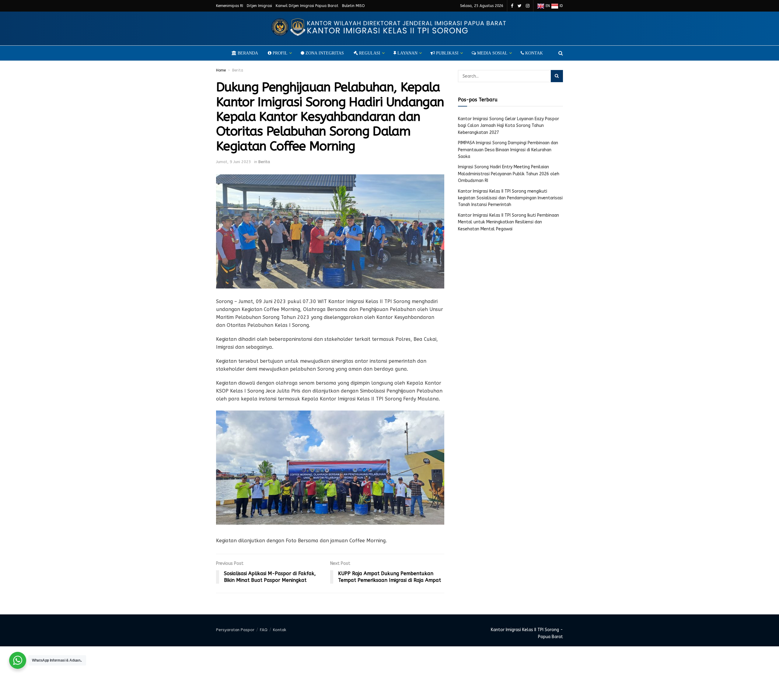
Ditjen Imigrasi (259, 6)
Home (221, 70)
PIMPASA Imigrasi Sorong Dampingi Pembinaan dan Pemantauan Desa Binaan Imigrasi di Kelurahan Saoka (508, 149)
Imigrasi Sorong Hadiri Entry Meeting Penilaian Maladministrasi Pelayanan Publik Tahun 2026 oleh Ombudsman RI (508, 173)
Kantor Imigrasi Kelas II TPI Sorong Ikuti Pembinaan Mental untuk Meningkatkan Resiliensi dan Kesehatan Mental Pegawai (508, 222)
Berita (237, 70)
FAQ (263, 629)
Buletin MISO (353, 6)
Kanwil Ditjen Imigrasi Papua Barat (307, 6)
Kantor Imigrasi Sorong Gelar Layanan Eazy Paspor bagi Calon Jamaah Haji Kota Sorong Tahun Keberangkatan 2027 (508, 125)
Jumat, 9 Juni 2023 (233, 161)
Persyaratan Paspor (235, 629)
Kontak (279, 629)
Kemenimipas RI (229, 6)
